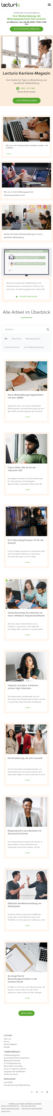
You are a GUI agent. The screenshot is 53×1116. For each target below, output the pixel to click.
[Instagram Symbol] (27, 1091)
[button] (49, 4)
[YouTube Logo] (37, 1092)
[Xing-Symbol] (42, 1092)
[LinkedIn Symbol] (47, 1092)
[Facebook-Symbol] (32, 1092)
